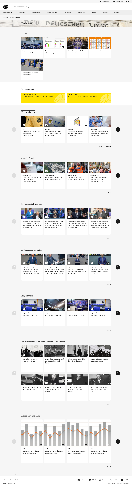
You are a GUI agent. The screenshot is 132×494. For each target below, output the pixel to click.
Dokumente (67, 12)
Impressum (126, 483)
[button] (127, 1)
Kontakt (9, 480)
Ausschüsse (36, 12)
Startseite (5, 17)
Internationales (52, 12)
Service (116, 12)
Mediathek (81, 12)
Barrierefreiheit (111, 483)
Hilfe (4, 480)
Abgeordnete (7, 12)
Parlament (22, 12)
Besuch (105, 12)
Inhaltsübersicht (17, 480)
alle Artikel (108, 146)
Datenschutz (119, 483)
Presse (94, 12)
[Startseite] (16, 7)
